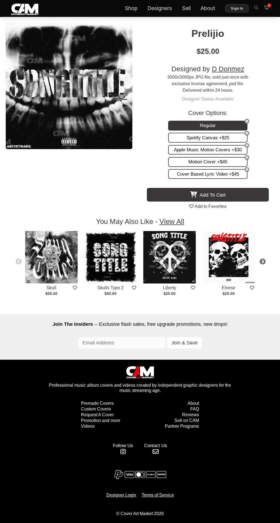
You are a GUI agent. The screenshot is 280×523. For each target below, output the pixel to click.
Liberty (169, 287)
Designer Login (121, 495)
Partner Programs (182, 426)
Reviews (190, 414)
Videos (88, 426)
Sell (186, 8)
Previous (18, 261)
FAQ (194, 409)
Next (262, 261)
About (207, 8)
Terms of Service (158, 495)
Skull (51, 287)
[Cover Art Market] (20, 8)
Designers (159, 8)
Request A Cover (97, 414)
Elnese (228, 287)
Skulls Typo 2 (110, 287)
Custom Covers (96, 409)
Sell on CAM (186, 420)
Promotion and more (100, 420)
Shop (131, 8)
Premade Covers (97, 403)
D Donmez (228, 69)
